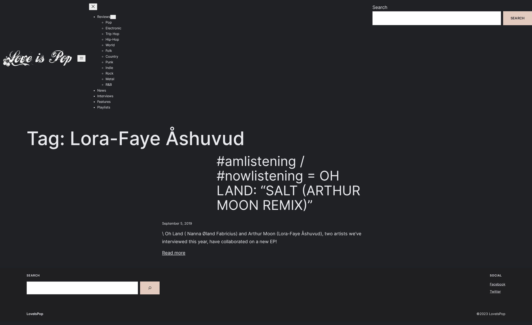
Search (379, 7)
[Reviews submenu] (113, 17)
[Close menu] (93, 6)
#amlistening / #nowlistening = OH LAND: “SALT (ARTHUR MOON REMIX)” (288, 183)
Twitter (495, 291)
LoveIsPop (35, 314)
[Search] (150, 287)
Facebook (497, 284)
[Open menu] (81, 58)
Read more (173, 252)
